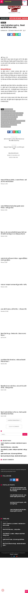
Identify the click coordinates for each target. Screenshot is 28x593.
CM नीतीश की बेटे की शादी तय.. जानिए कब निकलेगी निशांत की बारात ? (13, 360)
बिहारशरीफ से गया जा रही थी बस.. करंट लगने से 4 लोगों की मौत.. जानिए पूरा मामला (13, 386)
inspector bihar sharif (18, 113)
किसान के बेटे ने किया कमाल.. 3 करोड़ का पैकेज (9, 447)
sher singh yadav (5, 122)
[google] (14, 34)
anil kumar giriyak (8, 109)
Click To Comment (14, 426)
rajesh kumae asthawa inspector (8, 120)
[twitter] (11, 34)
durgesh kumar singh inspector (8, 111)
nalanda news (4, 116)
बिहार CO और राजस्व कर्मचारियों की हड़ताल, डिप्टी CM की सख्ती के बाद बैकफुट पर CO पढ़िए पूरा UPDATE (13, 233)
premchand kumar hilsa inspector (8, 118)
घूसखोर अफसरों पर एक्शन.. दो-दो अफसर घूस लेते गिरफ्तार (11, 453)
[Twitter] (24, 1)
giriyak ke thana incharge (6, 113)
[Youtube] (22, 4)
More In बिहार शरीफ (13, 157)
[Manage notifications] (3, 590)
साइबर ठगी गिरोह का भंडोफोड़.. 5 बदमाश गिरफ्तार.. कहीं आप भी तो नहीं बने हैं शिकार (14, 180)
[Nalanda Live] (14, 7)
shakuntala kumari (21, 120)
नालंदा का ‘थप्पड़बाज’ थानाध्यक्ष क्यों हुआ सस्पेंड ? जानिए (14, 284)
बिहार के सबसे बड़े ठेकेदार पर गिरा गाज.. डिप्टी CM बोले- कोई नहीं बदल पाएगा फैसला (14, 413)
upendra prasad (13, 124)
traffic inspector (4, 124)
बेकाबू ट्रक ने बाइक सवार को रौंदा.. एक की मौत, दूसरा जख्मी (14, 147)
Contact (16, 554)
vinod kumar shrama (5, 126)
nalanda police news (12, 116)
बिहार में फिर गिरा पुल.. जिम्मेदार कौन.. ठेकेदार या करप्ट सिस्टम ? (13, 334)
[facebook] (8, 34)
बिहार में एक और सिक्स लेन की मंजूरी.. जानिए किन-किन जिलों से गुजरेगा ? (14, 456)
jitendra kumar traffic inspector (8, 115)
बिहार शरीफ (3, 22)
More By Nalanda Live (13, 155)
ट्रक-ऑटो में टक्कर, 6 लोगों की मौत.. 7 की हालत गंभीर (14, 309)
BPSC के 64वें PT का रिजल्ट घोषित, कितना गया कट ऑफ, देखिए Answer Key (14, 139)
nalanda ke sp (19, 115)
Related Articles (13, 153)
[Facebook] (22, 1)
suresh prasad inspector (15, 122)
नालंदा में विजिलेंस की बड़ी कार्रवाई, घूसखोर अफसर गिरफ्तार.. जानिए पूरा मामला (12, 207)
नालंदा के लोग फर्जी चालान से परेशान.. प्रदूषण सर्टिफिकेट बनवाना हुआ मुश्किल (14, 259)
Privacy (11, 554)
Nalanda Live (4, 30)
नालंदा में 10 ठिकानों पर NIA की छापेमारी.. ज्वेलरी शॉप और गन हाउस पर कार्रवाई (11, 18)
